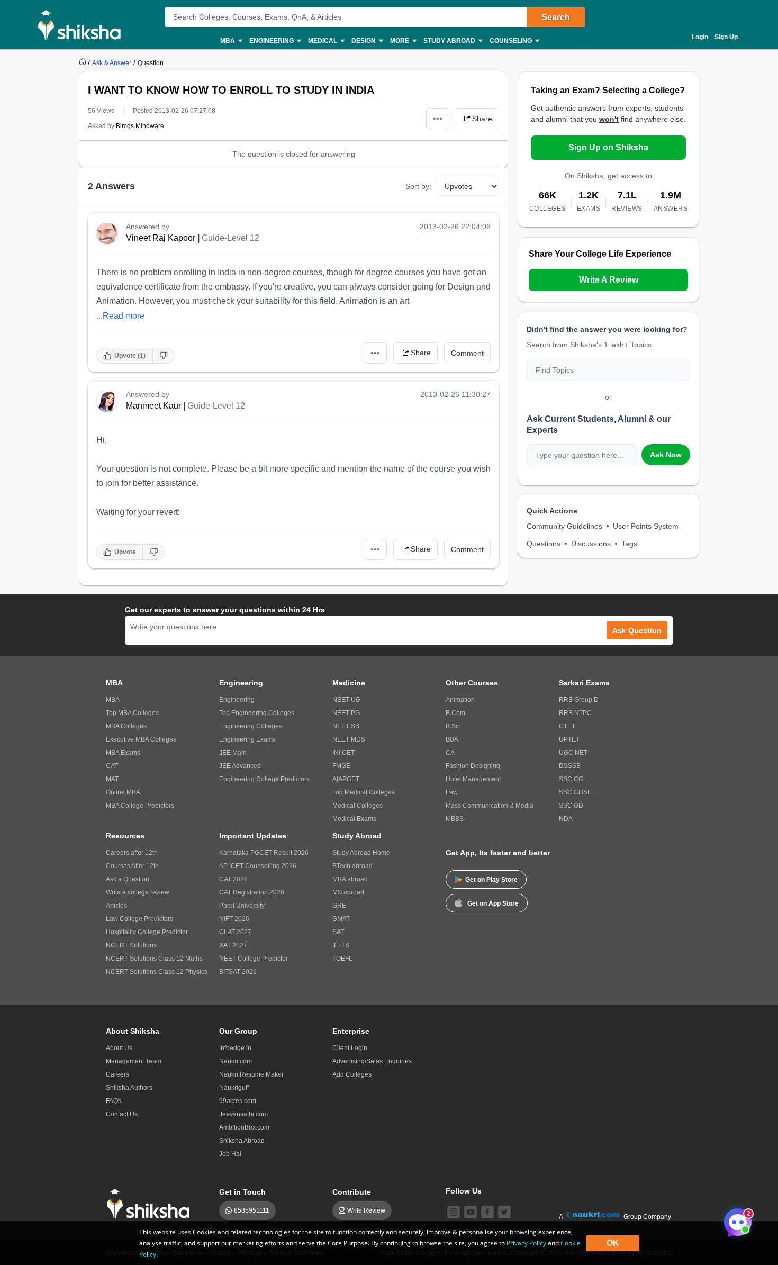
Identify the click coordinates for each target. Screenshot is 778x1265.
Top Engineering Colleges (256, 713)
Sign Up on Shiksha (608, 147)
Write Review (366, 1210)
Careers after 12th (132, 852)
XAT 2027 (233, 945)
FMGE (341, 766)
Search (555, 17)
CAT (112, 766)
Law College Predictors (139, 919)
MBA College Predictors (140, 805)
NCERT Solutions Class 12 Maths (154, 958)
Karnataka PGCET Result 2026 (264, 852)
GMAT (341, 919)
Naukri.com (235, 1061)
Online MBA (123, 792)
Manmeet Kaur (153, 405)
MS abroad (348, 892)
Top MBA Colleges (132, 713)
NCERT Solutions (131, 945)
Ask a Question (127, 879)
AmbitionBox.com (244, 1127)
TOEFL (342, 958)
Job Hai (230, 1154)
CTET (567, 726)
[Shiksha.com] (83, 24)
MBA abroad (350, 879)
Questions (543, 543)
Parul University (242, 905)
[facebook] (487, 1212)
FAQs (113, 1101)
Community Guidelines (564, 526)
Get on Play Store (491, 879)
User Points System (646, 526)
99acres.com (237, 1101)
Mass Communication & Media (489, 805)
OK (613, 1243)
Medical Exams (354, 819)
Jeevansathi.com (243, 1114)
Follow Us (464, 1191)
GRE (339, 905)
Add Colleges (352, 1074)
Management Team (133, 1061)
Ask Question (637, 630)
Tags (629, 543)
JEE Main (233, 752)
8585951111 (251, 1210)
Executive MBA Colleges (141, 739)
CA (450, 752)
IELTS (340, 945)
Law (452, 792)
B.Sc (452, 726)
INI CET (343, 752)
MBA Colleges (126, 726)
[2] (735, 1219)
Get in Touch (242, 1192)
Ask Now (666, 454)
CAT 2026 (233, 879)
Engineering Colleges (250, 726)
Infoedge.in (235, 1048)
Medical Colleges (357, 805)
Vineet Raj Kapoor (160, 237)
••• (437, 118)
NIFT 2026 (234, 919)
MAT (112, 779)
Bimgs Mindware (140, 126)
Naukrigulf (234, 1087)
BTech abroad (352, 866)
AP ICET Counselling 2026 (257, 866)
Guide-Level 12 (230, 237)
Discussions (591, 543)
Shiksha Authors (129, 1087)
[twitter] (504, 1212)
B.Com (455, 713)
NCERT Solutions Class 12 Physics (156, 971)
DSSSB (570, 766)
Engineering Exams (247, 739)
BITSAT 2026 (238, 971)
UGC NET (573, 752)
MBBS (455, 819)
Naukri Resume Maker (251, 1074)
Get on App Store (493, 903)
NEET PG (346, 713)
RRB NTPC (575, 713)
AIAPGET (345, 779)
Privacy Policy (526, 1243)
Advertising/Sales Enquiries (372, 1061)
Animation (460, 699)
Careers (117, 1074)
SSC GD (571, 805)
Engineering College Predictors (264, 779)
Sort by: (418, 186)
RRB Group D (579, 699)
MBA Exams (123, 752)
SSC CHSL (575, 792)
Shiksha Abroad (242, 1140)
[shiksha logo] (151, 1204)
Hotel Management (473, 779)
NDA (566, 819)
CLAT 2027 (235, 932)
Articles (116, 905)
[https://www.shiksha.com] (83, 62)
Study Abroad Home (361, 852)
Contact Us (122, 1114)
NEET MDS (348, 739)
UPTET (569, 739)
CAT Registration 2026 (251, 892)
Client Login (349, 1048)
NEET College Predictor (253, 958)
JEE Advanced (240, 766)
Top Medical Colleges (363, 792)
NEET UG (346, 699)
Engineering (237, 699)
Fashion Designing (473, 766)
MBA (113, 699)
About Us (119, 1048)
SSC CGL (573, 779)
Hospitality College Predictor (147, 932)
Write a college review (137, 892)
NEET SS (345, 726)
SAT (338, 932)
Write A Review (608, 279)
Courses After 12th (132, 866)
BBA (452, 739)
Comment (467, 353)
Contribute (351, 1192)
